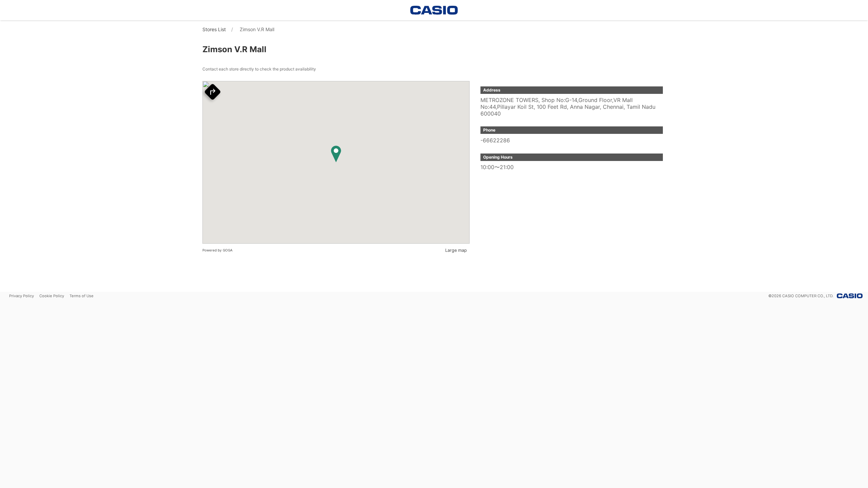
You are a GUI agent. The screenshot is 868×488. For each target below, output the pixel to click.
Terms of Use (82, 295)
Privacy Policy (21, 295)
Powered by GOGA (217, 250)
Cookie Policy (51, 295)
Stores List (214, 29)
